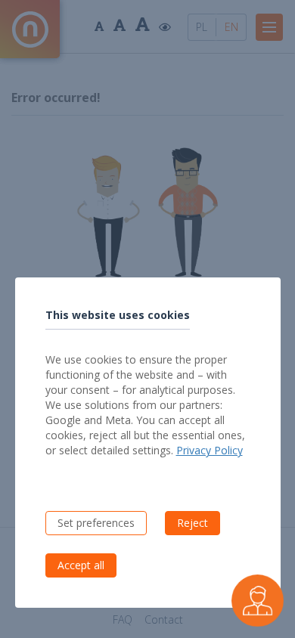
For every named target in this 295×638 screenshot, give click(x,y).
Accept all (80, 565)
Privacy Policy (209, 450)
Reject (192, 523)
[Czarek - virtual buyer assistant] (257, 600)
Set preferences (96, 523)
